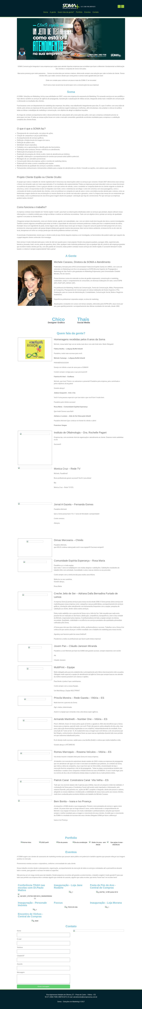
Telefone (20, 947)
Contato (96, 12)
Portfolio (79, 12)
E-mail (19, 939)
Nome (19, 931)
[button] (19, 39)
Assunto (20, 964)
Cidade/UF (20, 956)
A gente (53, 12)
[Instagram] (122, 6)
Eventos (87, 12)
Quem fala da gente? (66, 12)
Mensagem (21, 972)
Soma (45, 12)
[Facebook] (119, 6)
